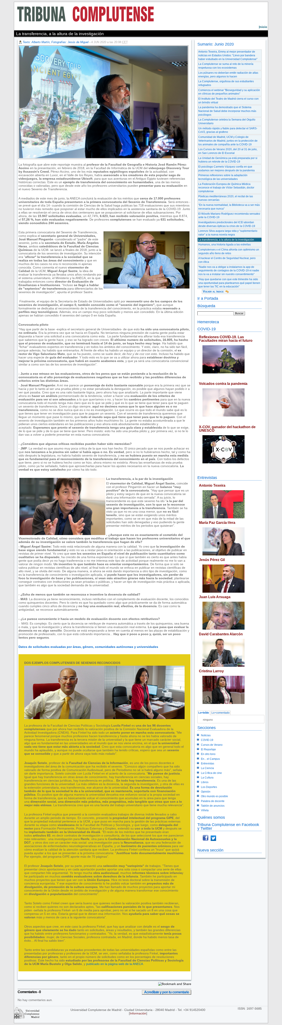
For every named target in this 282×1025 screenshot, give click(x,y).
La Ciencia (207, 768)
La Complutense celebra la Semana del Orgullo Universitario (226, 121)
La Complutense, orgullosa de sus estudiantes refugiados (226, 83)
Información (138, 1013)
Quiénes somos (211, 817)
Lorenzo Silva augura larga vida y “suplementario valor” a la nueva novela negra (227, 232)
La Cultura (207, 777)
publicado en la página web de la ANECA (114, 964)
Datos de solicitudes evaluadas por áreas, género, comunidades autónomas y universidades (88, 647)
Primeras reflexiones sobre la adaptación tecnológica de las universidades (222, 177)
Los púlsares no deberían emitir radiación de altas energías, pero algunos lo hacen (228, 74)
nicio (263, 27)
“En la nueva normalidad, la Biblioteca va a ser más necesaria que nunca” (229, 206)
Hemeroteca (208, 322)
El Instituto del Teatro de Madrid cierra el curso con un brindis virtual (228, 100)
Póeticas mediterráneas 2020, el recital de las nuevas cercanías (225, 198)
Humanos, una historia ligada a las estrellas (224, 244)
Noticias (206, 735)
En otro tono (208, 754)
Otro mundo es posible (214, 796)
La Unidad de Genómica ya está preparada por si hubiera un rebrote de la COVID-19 (227, 160)
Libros (204, 782)
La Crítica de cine (211, 773)
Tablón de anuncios (212, 805)
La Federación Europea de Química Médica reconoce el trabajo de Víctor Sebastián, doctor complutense (226, 188)
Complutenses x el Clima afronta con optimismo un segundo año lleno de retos (228, 251)
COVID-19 (206, 329)
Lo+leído (203, 712)
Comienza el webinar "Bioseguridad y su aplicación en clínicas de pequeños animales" (229, 92)
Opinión (205, 791)
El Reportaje (208, 749)
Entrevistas (207, 477)
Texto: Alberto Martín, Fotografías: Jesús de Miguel (56, 42)
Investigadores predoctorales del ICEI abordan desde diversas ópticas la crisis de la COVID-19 (226, 224)
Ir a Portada (207, 298)
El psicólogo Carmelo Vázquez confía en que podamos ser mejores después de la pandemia (226, 168)
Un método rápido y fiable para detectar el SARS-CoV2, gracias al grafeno (227, 130)
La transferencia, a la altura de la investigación (226, 239)
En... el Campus (210, 758)
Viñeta (205, 810)
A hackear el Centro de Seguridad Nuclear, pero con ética (227, 260)
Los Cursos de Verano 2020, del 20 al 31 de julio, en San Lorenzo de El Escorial (227, 151)
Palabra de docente (212, 801)
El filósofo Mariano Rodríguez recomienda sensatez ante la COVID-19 (229, 215)
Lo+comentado (221, 712)
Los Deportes (209, 787)
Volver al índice (213, 291)
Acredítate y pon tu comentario (166, 992)
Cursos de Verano (212, 744)
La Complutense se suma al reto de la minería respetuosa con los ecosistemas (225, 65)
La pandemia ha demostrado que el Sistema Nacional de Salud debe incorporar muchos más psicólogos (227, 111)
